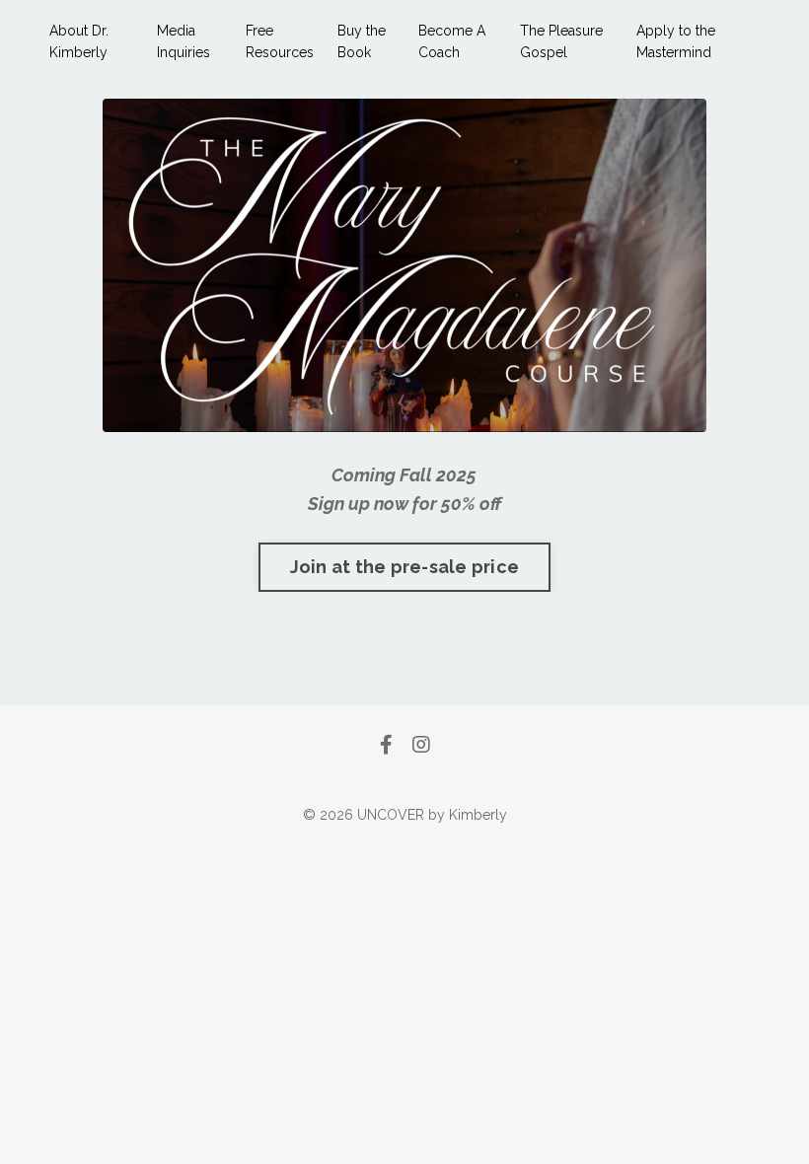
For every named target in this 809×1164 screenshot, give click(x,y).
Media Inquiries (183, 41)
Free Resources (280, 41)
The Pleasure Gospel (561, 41)
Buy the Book (361, 41)
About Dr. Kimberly (79, 41)
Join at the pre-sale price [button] (405, 566)
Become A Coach (451, 41)
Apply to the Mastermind (675, 41)
